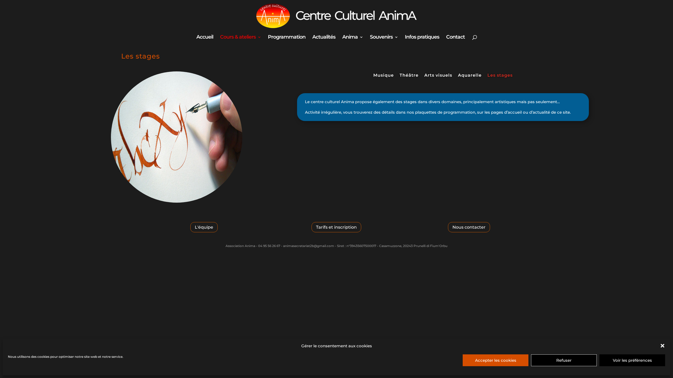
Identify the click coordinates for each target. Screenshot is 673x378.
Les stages (500, 76)
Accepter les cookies (495, 360)
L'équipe (204, 227)
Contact (455, 37)
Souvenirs (381, 37)
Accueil (204, 37)
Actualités (323, 37)
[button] (662, 345)
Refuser (564, 360)
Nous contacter (469, 227)
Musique (383, 76)
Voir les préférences (632, 360)
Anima (350, 37)
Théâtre (409, 76)
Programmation (286, 37)
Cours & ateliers (238, 37)
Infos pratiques (422, 37)
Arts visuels (438, 76)
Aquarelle (470, 76)
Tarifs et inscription (336, 227)
